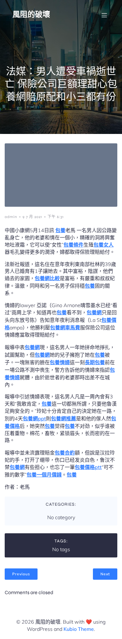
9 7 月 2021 (32, 217)
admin (11, 217)
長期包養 (95, 362)
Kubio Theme (79, 629)
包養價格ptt (88, 467)
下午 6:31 (56, 217)
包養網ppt (34, 418)
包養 (60, 230)
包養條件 (74, 245)
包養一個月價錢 (44, 474)
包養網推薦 (63, 418)
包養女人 (104, 245)
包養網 (94, 312)
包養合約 (65, 453)
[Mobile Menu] (104, 15)
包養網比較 (47, 278)
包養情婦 (60, 362)
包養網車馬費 (65, 327)
